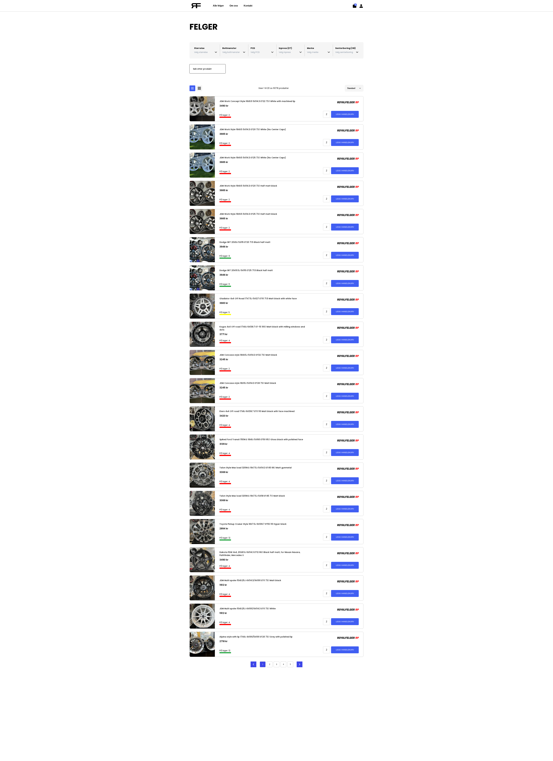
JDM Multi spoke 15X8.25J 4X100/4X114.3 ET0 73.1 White (247, 608)
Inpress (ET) (285, 48)
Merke (310, 48)
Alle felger (218, 5)
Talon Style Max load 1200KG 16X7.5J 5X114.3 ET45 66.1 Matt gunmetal (255, 467)
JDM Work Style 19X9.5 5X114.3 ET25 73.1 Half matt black (248, 214)
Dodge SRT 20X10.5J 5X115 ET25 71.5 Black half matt (246, 270)
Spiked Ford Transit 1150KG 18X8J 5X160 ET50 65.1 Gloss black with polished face (261, 439)
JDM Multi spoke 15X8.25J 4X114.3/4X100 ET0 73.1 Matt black (250, 580)
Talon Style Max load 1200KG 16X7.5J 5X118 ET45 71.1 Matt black (252, 495)
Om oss (234, 5)
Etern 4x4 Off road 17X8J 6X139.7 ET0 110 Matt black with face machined (257, 411)
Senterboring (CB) (345, 48)
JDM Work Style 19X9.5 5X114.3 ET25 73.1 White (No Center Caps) (252, 157)
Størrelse (199, 48)
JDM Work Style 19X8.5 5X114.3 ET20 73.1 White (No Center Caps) (252, 129)
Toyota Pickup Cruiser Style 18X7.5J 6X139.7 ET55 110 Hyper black (252, 524)
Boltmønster (229, 48)
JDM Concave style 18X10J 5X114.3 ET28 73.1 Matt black (247, 383)
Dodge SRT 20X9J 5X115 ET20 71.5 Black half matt (244, 242)
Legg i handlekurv (345, 114)
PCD (253, 48)
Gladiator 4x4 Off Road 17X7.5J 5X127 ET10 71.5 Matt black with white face (258, 298)
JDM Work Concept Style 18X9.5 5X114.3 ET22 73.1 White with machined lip (257, 101)
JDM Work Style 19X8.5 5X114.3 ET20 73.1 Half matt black (248, 185)
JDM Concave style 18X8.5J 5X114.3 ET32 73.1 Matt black (248, 354)
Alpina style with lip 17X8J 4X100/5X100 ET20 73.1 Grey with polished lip (255, 636)
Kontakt (248, 5)
